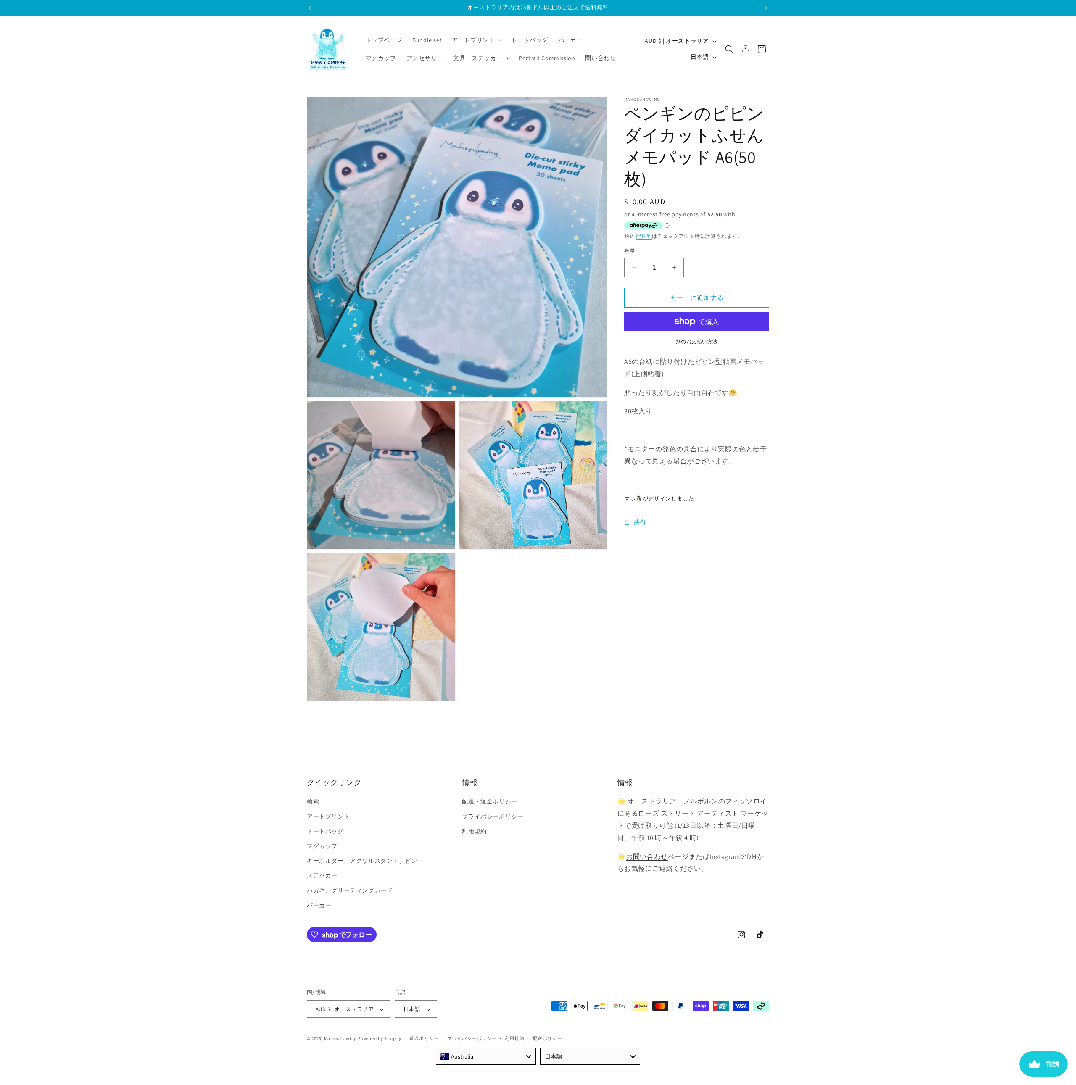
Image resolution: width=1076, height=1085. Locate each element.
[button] (476, 40)
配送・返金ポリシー (489, 802)
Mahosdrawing (340, 1039)
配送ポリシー (547, 1038)
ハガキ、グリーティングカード (350, 890)
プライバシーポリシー (492, 816)
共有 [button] (640, 522)
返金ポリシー (424, 1038)
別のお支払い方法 (697, 341)
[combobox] (486, 1056)
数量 (630, 250)
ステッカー (322, 876)
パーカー (319, 905)
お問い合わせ (647, 856)
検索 (313, 802)
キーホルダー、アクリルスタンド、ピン (362, 860)
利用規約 (474, 831)
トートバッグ (325, 831)
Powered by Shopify (379, 1039)
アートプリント (328, 816)
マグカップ (322, 846)
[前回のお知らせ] (310, 8)
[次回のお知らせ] (766, 8)
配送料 (644, 236)
